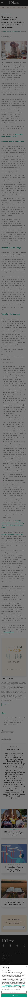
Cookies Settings (14, 992)
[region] (14, 981)
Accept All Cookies (14, 995)
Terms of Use (8, 985)
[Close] (26, 966)
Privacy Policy (17, 985)
